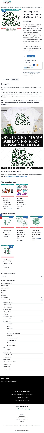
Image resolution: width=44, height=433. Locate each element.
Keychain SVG (8, 352)
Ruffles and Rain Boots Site (22, 406)
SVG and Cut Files (6, 300)
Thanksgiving (10, 342)
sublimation (31, 75)
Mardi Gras (10, 331)
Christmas (9, 323)
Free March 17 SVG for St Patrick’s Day (7, 232)
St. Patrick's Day (31, 73)
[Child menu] (42, 297)
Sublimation (36, 73)
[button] (20, 11)
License (3, 290)
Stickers (3, 295)
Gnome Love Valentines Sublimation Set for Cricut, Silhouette (7, 202)
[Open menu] (42, 2)
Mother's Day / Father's (13, 333)
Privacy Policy (22, 416)
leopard (26, 75)
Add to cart (31, 56)
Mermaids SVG (8, 357)
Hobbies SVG (7, 319)
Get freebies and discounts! (8, 381)
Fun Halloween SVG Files (22, 397)
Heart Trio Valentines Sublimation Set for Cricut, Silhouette (21, 202)
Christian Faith (8, 307)
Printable (3, 293)
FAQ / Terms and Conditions (22, 417)
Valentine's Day (11, 345)
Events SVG (7, 312)
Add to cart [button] (6, 240)
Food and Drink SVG (9, 316)
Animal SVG (7, 304)
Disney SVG (7, 309)
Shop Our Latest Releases (22, 400)
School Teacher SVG (9, 362)
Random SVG (7, 359)
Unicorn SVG (7, 369)
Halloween (10, 328)
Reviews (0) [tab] (15, 79)
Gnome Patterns (5, 285)
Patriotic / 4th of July (13, 338)
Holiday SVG (7, 321)
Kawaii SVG (7, 350)
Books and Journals (6, 283)
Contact (22, 421)
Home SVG (7, 347)
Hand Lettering (5, 288)
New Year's (10, 335)
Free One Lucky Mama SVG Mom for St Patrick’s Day (21, 234)
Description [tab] (6, 79)
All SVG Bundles (8, 302)
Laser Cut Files (8, 354)
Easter (8, 326)
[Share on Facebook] (1, 215)
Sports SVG (7, 366)
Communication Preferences (22, 419)
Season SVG (7, 364)
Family (6, 314)
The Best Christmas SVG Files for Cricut (22, 394)
